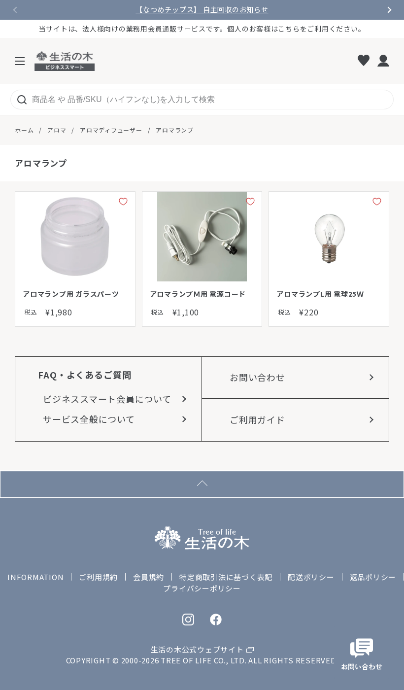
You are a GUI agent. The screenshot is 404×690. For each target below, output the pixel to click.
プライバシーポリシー (202, 588)
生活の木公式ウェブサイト (197, 649)
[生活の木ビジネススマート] (64, 61)
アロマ (56, 130)
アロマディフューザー (111, 130)
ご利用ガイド (257, 419)
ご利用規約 (98, 577)
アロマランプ (175, 130)
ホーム (24, 130)
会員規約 (148, 577)
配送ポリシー (311, 577)
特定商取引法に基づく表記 (225, 577)
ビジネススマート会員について (107, 398)
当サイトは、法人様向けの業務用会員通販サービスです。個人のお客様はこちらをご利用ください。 (202, 29)
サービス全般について (89, 419)
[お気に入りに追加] (123, 203)
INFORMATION (35, 577)
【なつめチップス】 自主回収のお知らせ (201, 9)
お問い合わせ (257, 377)
